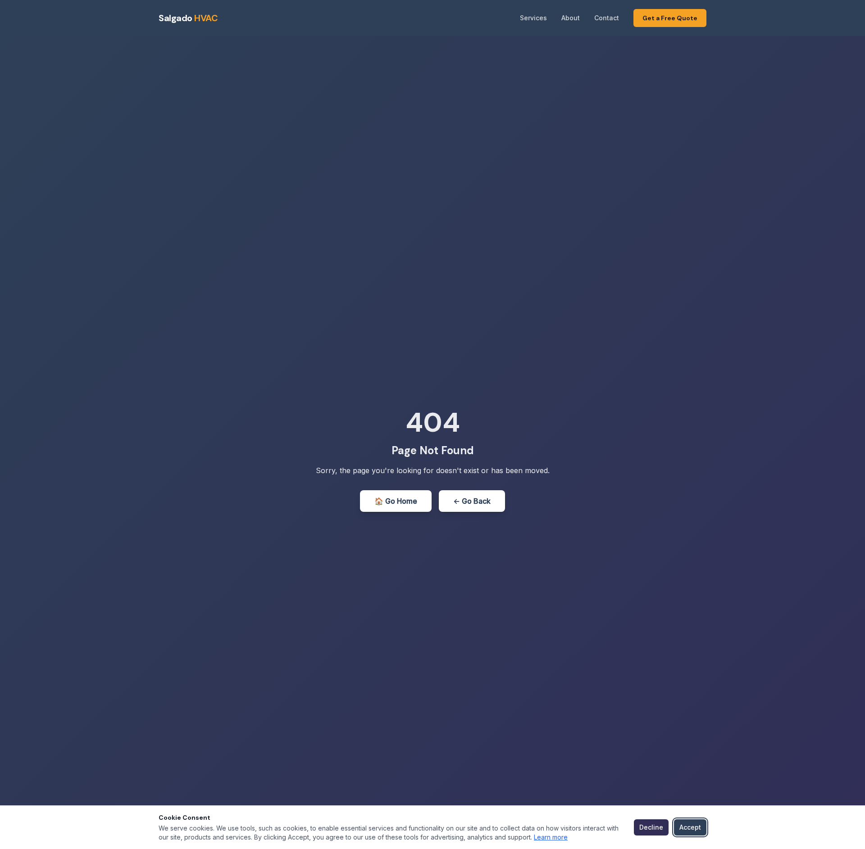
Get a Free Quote (669, 18)
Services (533, 18)
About (570, 18)
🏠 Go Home (395, 501)
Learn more (551, 837)
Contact (606, 18)
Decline (651, 827)
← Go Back (472, 501)
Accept (690, 827)
